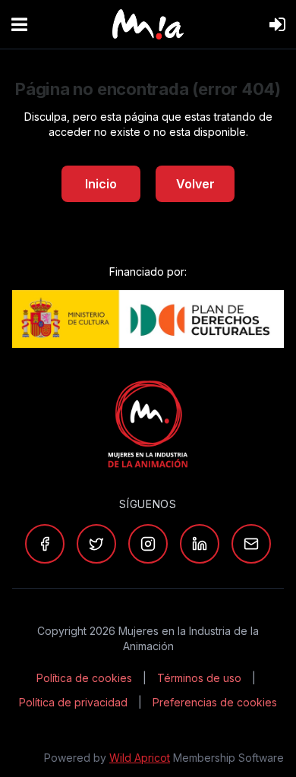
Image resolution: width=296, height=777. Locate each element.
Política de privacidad (73, 702)
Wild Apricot (139, 757)
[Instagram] (148, 544)
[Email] (251, 544)
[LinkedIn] (199, 544)
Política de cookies (84, 677)
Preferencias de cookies (215, 702)
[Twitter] (96, 544)
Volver (195, 183)
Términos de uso (199, 677)
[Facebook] (45, 544)
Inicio (101, 183)
